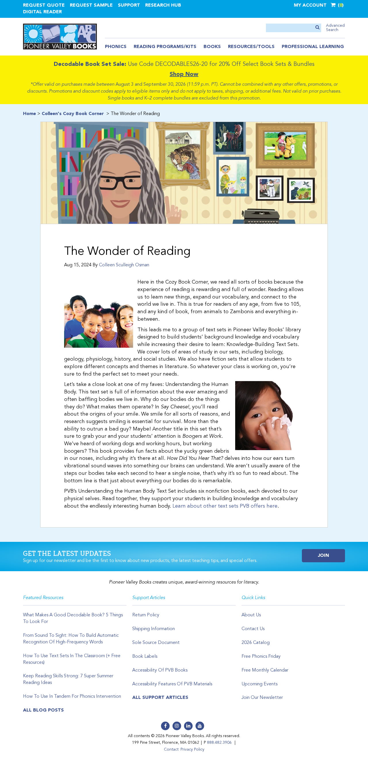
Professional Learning (313, 47)
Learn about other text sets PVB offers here (224, 506)
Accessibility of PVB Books (159, 670)
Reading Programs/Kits (165, 47)
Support (129, 5)
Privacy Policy (192, 749)
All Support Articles (160, 697)
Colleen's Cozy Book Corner (73, 114)
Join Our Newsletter (262, 697)
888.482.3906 (219, 743)
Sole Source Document (156, 642)
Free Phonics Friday (261, 656)
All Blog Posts (43, 710)
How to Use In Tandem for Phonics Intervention (72, 696)
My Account (310, 5)
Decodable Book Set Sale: (90, 64)
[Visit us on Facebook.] (165, 726)
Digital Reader (42, 12)
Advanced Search (335, 28)
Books (212, 47)
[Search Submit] (317, 27)
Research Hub (163, 5)
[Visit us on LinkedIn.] (188, 726)
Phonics (115, 47)
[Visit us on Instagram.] (176, 726)
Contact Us (252, 629)
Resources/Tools (251, 47)
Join (323, 555)
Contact (171, 749)
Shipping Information (153, 629)
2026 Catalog (255, 642)
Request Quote (44, 5)
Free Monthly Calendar (264, 670)
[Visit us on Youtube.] (199, 726)
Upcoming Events (259, 684)
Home (29, 114)
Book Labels (144, 656)
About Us (251, 615)
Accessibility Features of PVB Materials (172, 684)
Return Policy (145, 615)
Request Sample (91, 5)
